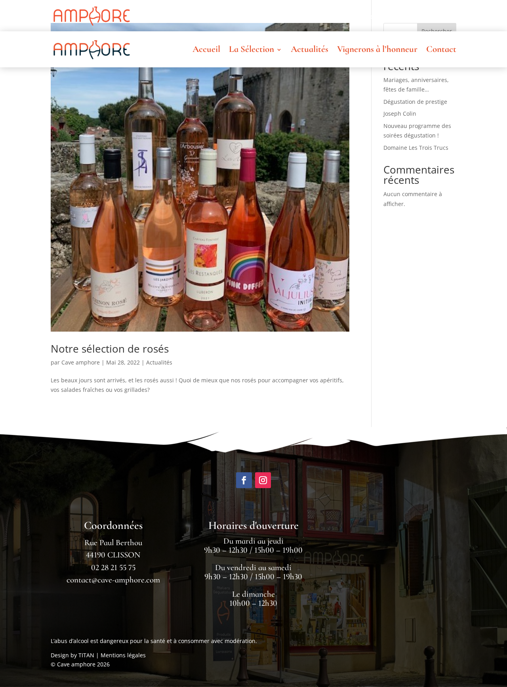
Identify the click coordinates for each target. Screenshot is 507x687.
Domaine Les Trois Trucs (415, 147)
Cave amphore (80, 362)
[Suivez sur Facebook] (244, 480)
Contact (441, 15)
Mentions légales (123, 655)
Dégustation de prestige (415, 101)
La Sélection (251, 15)
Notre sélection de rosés (110, 349)
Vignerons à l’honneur (377, 15)
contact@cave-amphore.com (113, 580)
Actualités (309, 15)
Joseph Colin (399, 113)
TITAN (86, 655)
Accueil (206, 15)
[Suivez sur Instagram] (263, 480)
